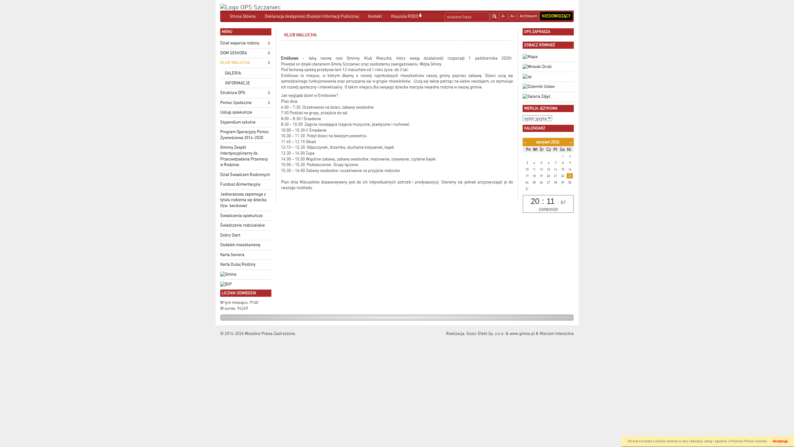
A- (504, 16)
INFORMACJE (237, 83)
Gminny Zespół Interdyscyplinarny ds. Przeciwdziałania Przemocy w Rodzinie (244, 156)
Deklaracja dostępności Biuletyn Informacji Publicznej (312, 16)
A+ (513, 16)
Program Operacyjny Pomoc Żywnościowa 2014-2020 (244, 134)
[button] (420, 16)
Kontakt (375, 16)
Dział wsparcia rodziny (239, 43)
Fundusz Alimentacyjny (240, 184)
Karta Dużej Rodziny (238, 264)
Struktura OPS (232, 92)
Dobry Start (230, 235)
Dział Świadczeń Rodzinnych (245, 174)
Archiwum (528, 16)
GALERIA (233, 73)
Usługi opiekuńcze (236, 112)
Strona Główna (243, 16)
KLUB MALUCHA (235, 62)
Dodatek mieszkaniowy (240, 244)
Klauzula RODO (404, 16)
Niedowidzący (556, 16)
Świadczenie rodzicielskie (242, 225)
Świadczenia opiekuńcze (241, 215)
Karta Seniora (232, 254)
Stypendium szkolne (238, 122)
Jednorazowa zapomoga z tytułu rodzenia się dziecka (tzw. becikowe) (243, 200)
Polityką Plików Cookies (748, 441)
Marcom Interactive (557, 333)
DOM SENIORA (233, 53)
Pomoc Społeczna (236, 102)
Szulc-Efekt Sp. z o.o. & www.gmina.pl (500, 333)
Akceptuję (780, 441)
